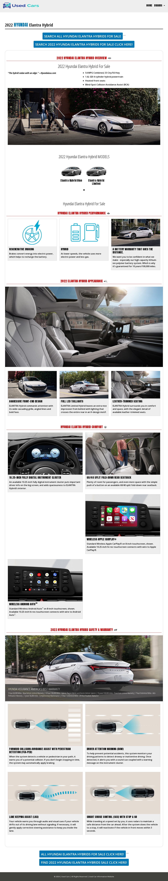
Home (149, 5)
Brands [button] (158, 5)
